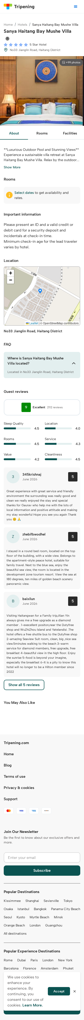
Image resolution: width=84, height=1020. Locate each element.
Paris (34, 960)
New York (65, 960)
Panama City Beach (65, 909)
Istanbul (23, 909)
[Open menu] (75, 6)
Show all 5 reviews (24, 685)
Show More (12, 167)
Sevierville (51, 901)
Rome (8, 960)
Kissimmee (12, 901)
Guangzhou (53, 925)
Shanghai (32, 901)
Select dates (24, 193)
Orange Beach (14, 925)
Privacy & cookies (19, 787)
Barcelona (11, 968)
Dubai (21, 960)
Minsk (58, 917)
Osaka (8, 909)
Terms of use (14, 776)
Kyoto (21, 917)
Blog (8, 765)
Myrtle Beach (39, 917)
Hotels (22, 25)
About (14, 133)
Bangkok (40, 909)
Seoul (8, 917)
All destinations (15, 934)
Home (8, 25)
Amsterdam (49, 968)
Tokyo (67, 901)
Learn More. (32, 1005)
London (35, 925)
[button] (40, 291)
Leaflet (33, 323)
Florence (29, 968)
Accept (58, 991)
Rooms (42, 133)
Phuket (68, 968)
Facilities (70, 133)
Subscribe (42, 870)
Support (11, 799)
